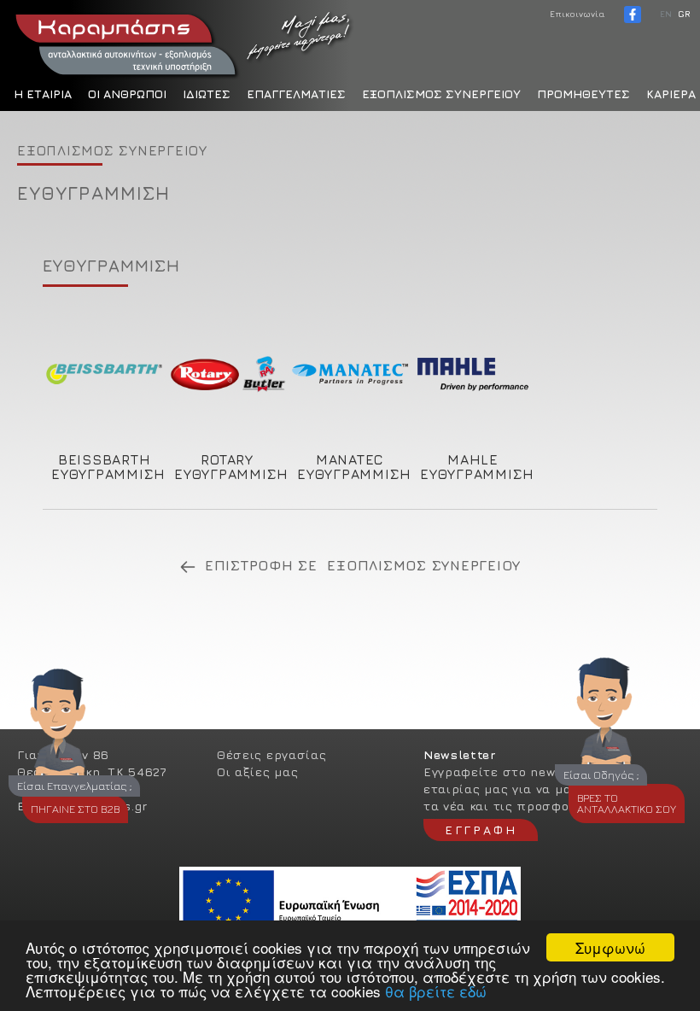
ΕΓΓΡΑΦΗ (481, 829)
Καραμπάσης (183, 42)
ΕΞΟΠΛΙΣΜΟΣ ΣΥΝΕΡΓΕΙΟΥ (441, 93)
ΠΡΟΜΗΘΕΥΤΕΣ (583, 93)
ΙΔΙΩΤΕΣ (206, 93)
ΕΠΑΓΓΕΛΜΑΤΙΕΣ (296, 93)
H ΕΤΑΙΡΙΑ (43, 93)
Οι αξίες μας (257, 771)
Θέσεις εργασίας (272, 754)
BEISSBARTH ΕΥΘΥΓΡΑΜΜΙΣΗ (108, 467)
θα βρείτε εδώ (436, 991)
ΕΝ (666, 14)
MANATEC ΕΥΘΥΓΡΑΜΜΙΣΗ (354, 467)
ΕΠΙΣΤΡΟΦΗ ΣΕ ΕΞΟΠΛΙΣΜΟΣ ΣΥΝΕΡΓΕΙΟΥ (363, 565)
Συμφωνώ (610, 947)
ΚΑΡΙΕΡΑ (671, 93)
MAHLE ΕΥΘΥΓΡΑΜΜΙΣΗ (477, 467)
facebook (632, 14)
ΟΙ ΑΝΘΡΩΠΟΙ (127, 93)
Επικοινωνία (577, 14)
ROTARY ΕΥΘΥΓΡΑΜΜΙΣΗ (231, 467)
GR (684, 14)
